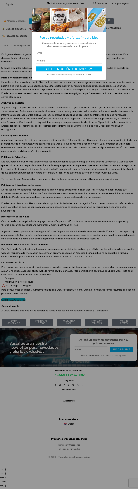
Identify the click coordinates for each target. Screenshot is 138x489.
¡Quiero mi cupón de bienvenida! (69, 69)
